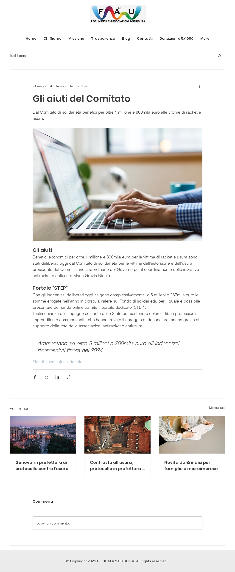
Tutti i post (18, 55)
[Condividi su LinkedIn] (57, 377)
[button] (219, 55)
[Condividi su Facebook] (35, 377)
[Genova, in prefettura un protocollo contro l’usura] (43, 435)
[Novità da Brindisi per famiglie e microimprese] (192, 435)
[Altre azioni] (199, 86)
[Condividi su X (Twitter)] (46, 377)
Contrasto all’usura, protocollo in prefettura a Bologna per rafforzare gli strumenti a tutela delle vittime (117, 466)
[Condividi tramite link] (68, 377)
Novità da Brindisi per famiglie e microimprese (191, 465)
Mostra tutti (217, 408)
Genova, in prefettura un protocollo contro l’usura (42, 465)
